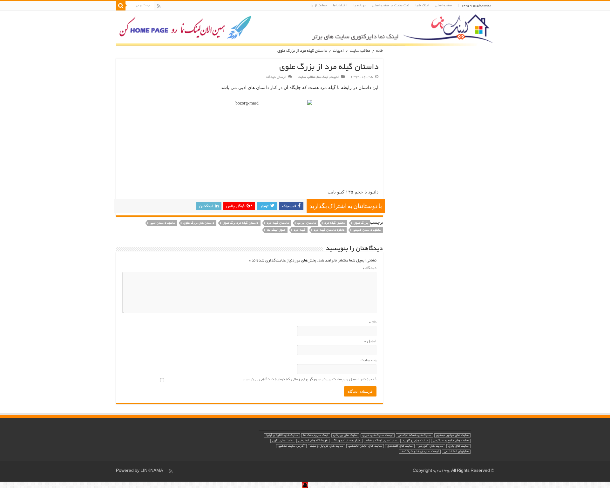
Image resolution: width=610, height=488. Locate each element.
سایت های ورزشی (345, 435)
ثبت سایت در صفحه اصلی (390, 6)
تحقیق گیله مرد (334, 223)
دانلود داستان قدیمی (367, 230)
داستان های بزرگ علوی (198, 223)
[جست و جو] (120, 5)
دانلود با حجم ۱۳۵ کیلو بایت (353, 192)
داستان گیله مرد (278, 223)
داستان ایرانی (306, 223)
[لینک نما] (305, 28)
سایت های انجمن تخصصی (365, 446)
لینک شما (422, 6)
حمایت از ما (319, 6)
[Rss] (158, 6)
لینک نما (322, 77)
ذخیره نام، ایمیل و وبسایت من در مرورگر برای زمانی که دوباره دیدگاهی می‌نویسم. (308, 379)
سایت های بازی (458, 446)
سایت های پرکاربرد (415, 441)
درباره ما (360, 6)
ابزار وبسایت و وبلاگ (347, 441)
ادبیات (338, 51)
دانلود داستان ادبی (162, 223)
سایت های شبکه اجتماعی (414, 435)
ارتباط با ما (340, 6)
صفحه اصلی (443, 6)
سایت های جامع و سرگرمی (451, 441)
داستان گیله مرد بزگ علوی (240, 223)
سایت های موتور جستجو (452, 435)
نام (372, 322)
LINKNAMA (151, 471)
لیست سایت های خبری (378, 435)
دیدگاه (369, 268)
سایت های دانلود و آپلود (282, 435)
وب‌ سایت (368, 360)
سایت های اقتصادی (400, 446)
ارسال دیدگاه (276, 77)
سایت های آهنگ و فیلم (381, 441)
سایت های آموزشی (430, 446)
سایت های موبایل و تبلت (326, 446)
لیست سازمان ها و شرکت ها (420, 451)
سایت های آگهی (282, 441)
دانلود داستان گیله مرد (329, 230)
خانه (379, 51)
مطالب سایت (360, 51)
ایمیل (370, 341)
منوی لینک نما (276, 230)
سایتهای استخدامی (456, 451)
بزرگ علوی (361, 223)
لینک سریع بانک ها (315, 435)
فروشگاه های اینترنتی (313, 441)
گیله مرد (299, 230)
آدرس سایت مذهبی (291, 446)
